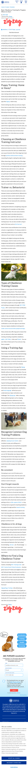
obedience (5, 29)
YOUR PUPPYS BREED (8, 668)
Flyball (19, 339)
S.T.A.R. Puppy (11, 29)
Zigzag (10, 16)
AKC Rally (8, 339)
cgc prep (18, 29)
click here (18, 692)
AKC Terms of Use (15, 682)
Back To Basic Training (8, 7)
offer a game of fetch (16, 502)
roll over (11, 544)
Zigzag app (12, 395)
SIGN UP (14, 690)
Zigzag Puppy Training (6, 588)
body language (7, 390)
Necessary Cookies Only (14, 762)
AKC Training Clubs (16, 564)
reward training (20, 507)
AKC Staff (5, 14)
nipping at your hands (12, 440)
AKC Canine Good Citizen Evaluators (11, 567)
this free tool (18, 224)
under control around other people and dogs (13, 328)
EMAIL (6, 663)
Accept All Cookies (14, 758)
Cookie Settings (14, 767)
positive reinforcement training (14, 155)
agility (3, 339)
